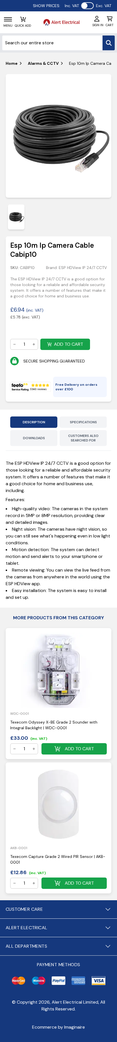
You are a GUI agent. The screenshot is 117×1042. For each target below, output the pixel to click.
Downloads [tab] (34, 438)
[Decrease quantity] (14, 344)
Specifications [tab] (83, 422)
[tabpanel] (58, 136)
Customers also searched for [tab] (83, 438)
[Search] (109, 43)
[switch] (87, 5)
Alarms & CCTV (43, 63)
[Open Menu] (8, 19)
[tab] (16, 217)
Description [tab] (34, 422)
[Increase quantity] (34, 344)
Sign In (97, 25)
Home (12, 63)
